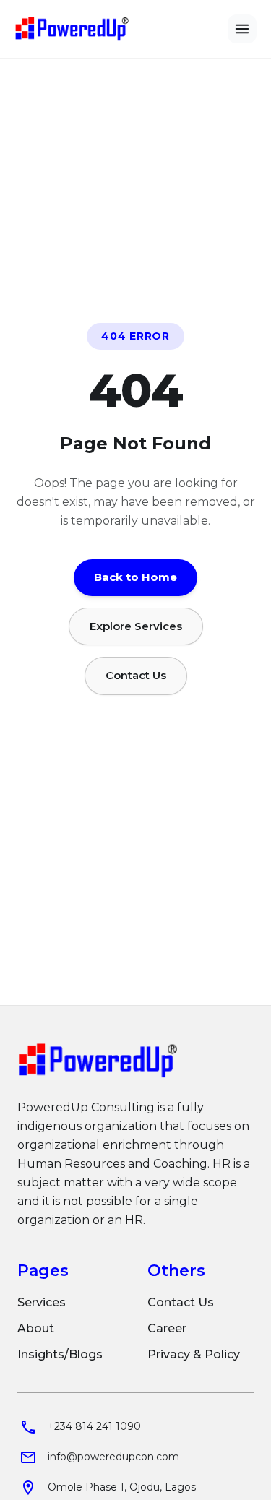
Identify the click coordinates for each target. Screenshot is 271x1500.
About (35, 1328)
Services (41, 1302)
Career (166, 1328)
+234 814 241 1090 (94, 1426)
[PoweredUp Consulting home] (72, 28)
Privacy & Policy (193, 1354)
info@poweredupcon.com (113, 1456)
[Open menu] (242, 28)
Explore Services (136, 625)
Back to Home (135, 577)
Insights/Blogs (60, 1354)
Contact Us (136, 675)
